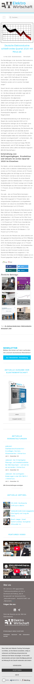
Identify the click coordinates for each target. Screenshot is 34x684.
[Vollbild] (28, 577)
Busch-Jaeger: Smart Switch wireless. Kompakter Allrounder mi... (21, 521)
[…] (13, 601)
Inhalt (17, 414)
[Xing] (19, 610)
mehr (17, 675)
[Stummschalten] (26, 577)
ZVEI (9, 328)
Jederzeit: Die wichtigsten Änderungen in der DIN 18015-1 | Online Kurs (16, 476)
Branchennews (16, 56)
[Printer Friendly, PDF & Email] (7, 262)
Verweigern (17, 665)
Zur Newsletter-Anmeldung (17, 357)
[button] (4, 17)
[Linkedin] (15, 610)
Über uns (7, 585)
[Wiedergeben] (5, 577)
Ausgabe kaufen (17, 419)
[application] (17, 571)
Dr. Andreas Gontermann (12, 326)
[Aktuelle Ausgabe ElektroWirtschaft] (17, 395)
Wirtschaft (26, 56)
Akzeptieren (17, 670)
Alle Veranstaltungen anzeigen (13, 485)
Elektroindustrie (26, 326)
